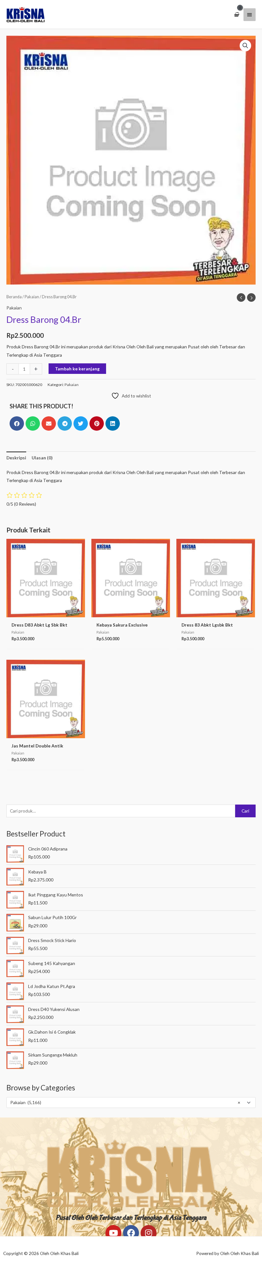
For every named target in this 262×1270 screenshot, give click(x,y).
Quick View (46, 612)
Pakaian (32, 296)
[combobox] (131, 1102)
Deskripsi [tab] (16, 457)
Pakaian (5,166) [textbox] (125, 1102)
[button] (245, 45)
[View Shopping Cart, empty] (236, 14)
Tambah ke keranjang (77, 368)
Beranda (14, 296)
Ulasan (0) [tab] (42, 457)
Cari (245, 810)
